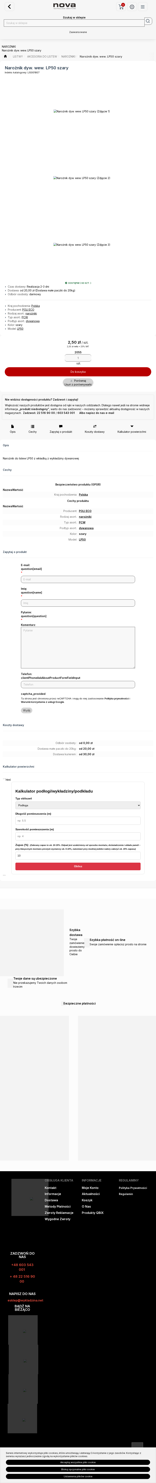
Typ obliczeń (23, 798)
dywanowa (33, 321)
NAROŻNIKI (68, 56)
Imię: (31, 590)
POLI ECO (28, 309)
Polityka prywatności (116, 698)
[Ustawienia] (132, 6)
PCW (25, 317)
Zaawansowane (78, 32)
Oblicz (78, 866)
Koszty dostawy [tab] (95, 431)
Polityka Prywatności (133, 1187)
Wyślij (26, 710)
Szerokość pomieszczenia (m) (34, 829)
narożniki (31, 313)
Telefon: (50, 675)
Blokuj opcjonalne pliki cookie (78, 1469)
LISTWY (18, 56)
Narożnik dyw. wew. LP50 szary (101, 56)
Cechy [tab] (33, 431)
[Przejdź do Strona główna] (5, 56)
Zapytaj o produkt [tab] (61, 431)
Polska (35, 305)
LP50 (20, 328)
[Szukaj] (148, 21)
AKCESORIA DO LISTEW (42, 56)
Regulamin (126, 1194)
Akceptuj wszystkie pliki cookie (78, 1462)
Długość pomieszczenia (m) (33, 813)
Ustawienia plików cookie (78, 1476)
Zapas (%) (77, 846)
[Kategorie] (142, 6)
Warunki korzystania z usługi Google (42, 702)
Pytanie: (33, 614)
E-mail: (31, 566)
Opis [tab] (13, 431)
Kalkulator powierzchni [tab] (132, 431)
